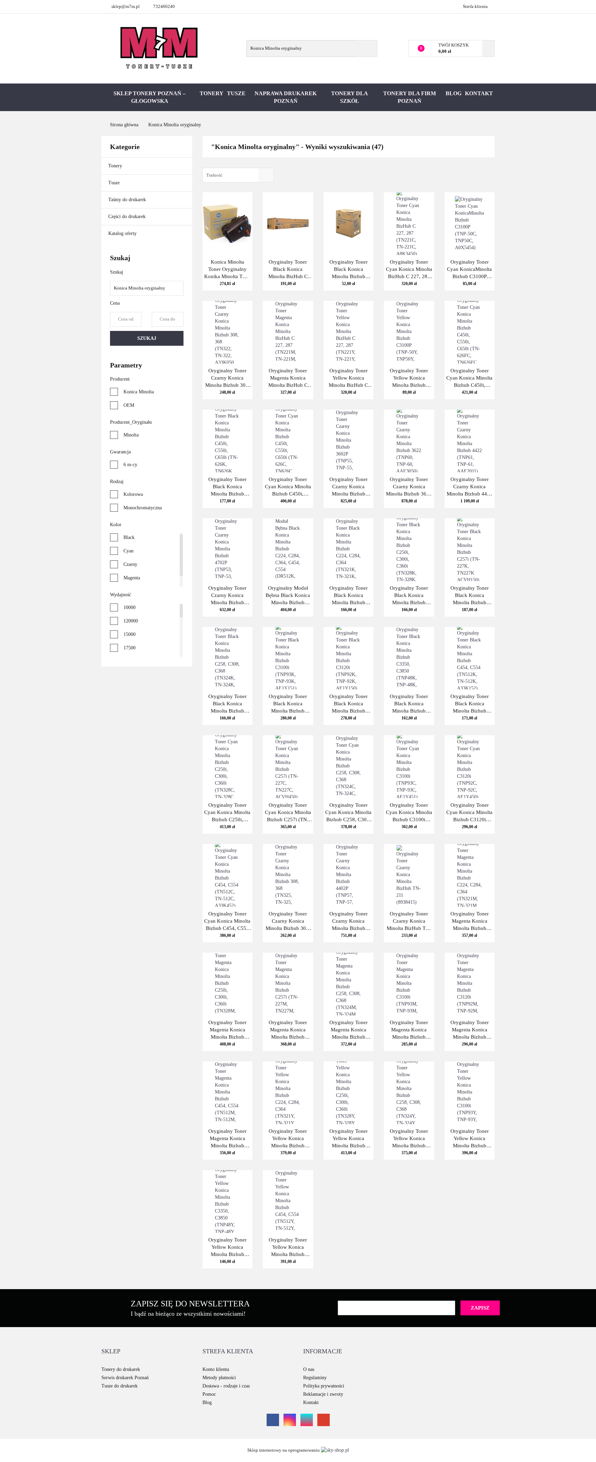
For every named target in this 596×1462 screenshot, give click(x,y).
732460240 (164, 6)
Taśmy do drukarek (127, 199)
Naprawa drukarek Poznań (286, 97)
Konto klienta (215, 1369)
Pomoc (209, 1394)
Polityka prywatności (323, 1386)
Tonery (211, 93)
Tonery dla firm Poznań (409, 97)
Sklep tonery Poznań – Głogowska (149, 97)
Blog (453, 93)
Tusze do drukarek (119, 1386)
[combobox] (238, 175)
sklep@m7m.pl (125, 6)
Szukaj (146, 338)
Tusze (236, 93)
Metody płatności (219, 1377)
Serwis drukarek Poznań (125, 1377)
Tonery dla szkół (349, 97)
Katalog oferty (122, 233)
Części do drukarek (127, 216)
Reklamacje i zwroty (323, 1394)
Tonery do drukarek (120, 1369)
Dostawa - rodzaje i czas (226, 1386)
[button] (110, 1351)
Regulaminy (315, 1377)
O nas (308, 1369)
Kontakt (479, 93)
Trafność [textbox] (214, 175)
